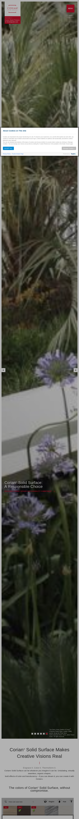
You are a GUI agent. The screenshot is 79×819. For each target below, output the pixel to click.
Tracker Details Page (18, 154)
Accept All (8, 148)
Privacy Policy (7, 154)
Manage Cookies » (69, 148)
